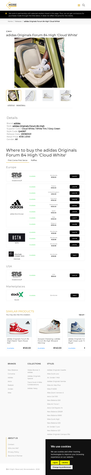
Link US (74, 275)
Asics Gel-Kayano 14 (54, 408)
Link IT (74, 218)
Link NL (74, 205)
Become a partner (15, 456)
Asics (10, 381)
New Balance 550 (53, 400)
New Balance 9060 (54, 415)
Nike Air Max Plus (54, 385)
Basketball (20, 105)
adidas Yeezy (33, 388)
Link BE (74, 224)
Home (10, 21)
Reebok (11, 385)
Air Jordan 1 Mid (53, 378)
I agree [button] (55, 463)
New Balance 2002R (55, 412)
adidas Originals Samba (56, 381)
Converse (11, 374)
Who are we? (13, 448)
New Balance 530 (53, 423)
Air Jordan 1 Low (53, 427)
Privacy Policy (13, 452)
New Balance (13, 370)
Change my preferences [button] (62, 467)
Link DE (74, 199)
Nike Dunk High (53, 419)
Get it (74, 255)
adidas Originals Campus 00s (58, 434)
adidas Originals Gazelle (56, 370)
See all (81, 315)
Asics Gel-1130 (52, 396)
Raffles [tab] (34, 160)
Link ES (74, 212)
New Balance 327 (53, 431)
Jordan (10, 389)
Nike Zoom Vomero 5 (55, 393)
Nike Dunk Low (53, 374)
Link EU (74, 176)
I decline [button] (65, 463)
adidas (10, 378)
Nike (9, 393)
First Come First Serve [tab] (17, 160)
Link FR (74, 187)
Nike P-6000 (52, 389)
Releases (18, 21)
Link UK (74, 193)
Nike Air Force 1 (53, 404)
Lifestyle (11, 105)
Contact (11, 444)
